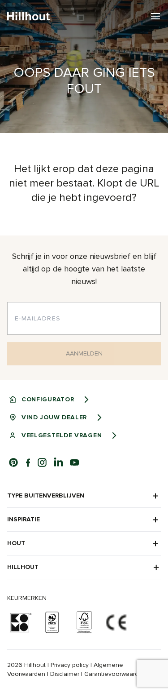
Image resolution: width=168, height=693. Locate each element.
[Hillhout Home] (28, 16)
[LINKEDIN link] (58, 462)
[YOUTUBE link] (74, 462)
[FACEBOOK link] (27, 462)
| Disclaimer (63, 674)
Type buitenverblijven (45, 495)
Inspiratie (23, 519)
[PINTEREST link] (13, 462)
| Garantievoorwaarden (113, 674)
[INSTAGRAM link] (42, 462)
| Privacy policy (68, 665)
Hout (16, 543)
